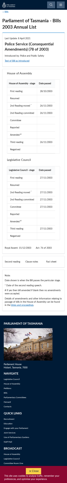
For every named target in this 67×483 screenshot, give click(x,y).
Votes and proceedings (22, 305)
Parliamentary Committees (15, 397)
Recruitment (9, 419)
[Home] (9, 5)
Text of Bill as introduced (17, 61)
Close (35, 471)
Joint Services (9, 433)
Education (8, 424)
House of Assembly (12, 384)
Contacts (7, 407)
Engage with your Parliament (16, 428)
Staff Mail (8, 442)
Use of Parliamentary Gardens (16, 437)
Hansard (7, 402)
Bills (6, 12)
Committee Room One (13, 463)
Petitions (7, 388)
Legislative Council (12, 379)
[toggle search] (51, 4)
